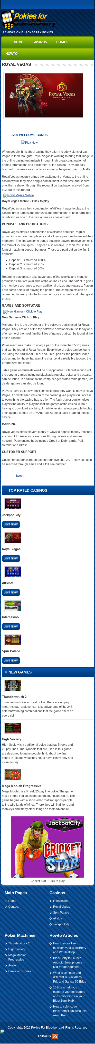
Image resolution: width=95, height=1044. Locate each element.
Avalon (13, 965)
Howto (12, 54)
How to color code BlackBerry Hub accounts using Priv (69, 1011)
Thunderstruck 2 (19, 943)
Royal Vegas (61, 906)
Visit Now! (11, 524)
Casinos (40, 42)
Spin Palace (61, 912)
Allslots (58, 918)
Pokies (62, 42)
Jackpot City (61, 924)
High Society (16, 949)
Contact (13, 906)
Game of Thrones (19, 971)
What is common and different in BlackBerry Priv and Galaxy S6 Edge (69, 977)
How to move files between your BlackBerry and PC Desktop (69, 948)
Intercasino (60, 901)
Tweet (19, 475)
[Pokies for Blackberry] (29, 28)
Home (18, 42)
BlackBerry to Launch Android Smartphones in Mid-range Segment (69, 962)
